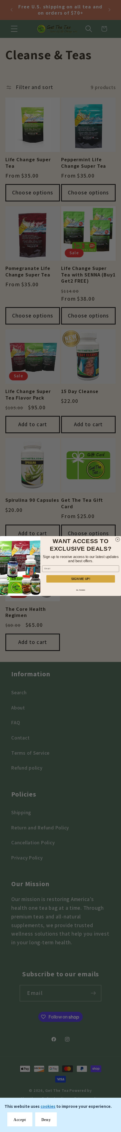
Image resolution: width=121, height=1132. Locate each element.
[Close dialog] (117, 539)
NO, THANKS (80, 590)
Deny (46, 1120)
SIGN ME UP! (80, 578)
